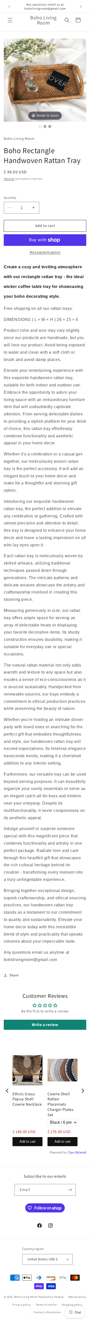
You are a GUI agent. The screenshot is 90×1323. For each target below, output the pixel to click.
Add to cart (28, 1141)
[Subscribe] (70, 1190)
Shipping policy (72, 1304)
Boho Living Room (26, 1297)
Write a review (45, 1024)
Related (80, 1152)
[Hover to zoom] (45, 79)
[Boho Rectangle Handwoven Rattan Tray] (40, 126)
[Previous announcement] (9, 6)
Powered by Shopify (51, 1297)
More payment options (45, 252)
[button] (10, 20)
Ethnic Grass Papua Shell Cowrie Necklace (27, 1099)
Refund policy (77, 1297)
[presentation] (7, 1090)
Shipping (9, 178)
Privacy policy (21, 1304)
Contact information (47, 1312)
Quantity (10, 197)
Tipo (71, 1152)
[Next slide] (81, 78)
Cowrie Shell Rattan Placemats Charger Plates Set (61, 1104)
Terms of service (46, 1304)
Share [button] (14, 975)
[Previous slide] (9, 78)
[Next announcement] (80, 6)
